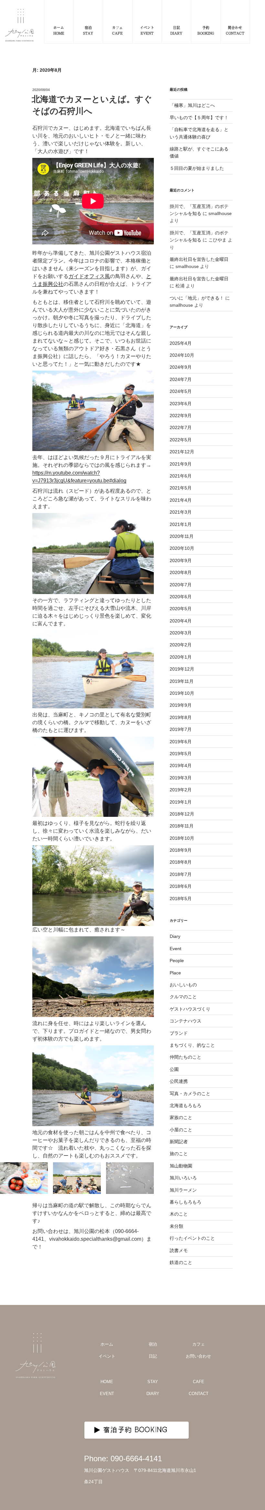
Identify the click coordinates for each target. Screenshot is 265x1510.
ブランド (179, 1033)
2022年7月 (181, 427)
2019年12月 (182, 669)
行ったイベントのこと (192, 1238)
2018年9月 (181, 850)
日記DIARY (176, 30)
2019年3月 (181, 777)
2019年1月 (181, 802)
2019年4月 (181, 765)
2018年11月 (182, 825)
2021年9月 (181, 464)
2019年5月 (181, 753)
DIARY (152, 1393)
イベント (107, 1356)
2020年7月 (181, 584)
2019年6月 (181, 741)
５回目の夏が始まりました (197, 168)
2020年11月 (182, 536)
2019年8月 (181, 717)
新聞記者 (179, 1141)
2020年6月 (181, 596)
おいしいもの (183, 984)
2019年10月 (182, 693)
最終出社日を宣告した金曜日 (199, 259)
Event (175, 948)
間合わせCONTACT (235, 30)
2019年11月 (182, 681)
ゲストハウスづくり (190, 1009)
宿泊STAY (88, 30)
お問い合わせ (198, 1356)
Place (175, 972)
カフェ (198, 1344)
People (177, 960)
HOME (107, 1381)
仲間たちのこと (185, 1057)
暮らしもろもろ (185, 1202)
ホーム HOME (58, 30)
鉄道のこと (181, 1262)
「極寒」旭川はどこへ (192, 105)
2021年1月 (181, 524)
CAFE (198, 1381)
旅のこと (179, 1153)
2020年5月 (181, 608)
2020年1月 (181, 657)
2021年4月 (181, 500)
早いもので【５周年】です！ (199, 117)
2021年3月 (181, 512)
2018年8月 (181, 862)
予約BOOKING (205, 30)
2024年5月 (181, 391)
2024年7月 (181, 379)
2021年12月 (182, 451)
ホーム (107, 1344)
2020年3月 (181, 632)
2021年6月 (181, 475)
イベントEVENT (147, 30)
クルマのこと (183, 996)
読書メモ (179, 1250)
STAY (152, 1381)
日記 (153, 1356)
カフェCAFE (117, 30)
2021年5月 (181, 487)
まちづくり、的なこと (192, 1045)
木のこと (179, 1214)
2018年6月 (181, 886)
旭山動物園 (181, 1165)
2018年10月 (182, 838)
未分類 (176, 1226)
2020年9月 (181, 560)
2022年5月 (181, 439)
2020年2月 (181, 644)
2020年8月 (181, 572)
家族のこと (181, 1117)
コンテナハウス (185, 1020)
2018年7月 (181, 874)
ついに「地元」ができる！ (197, 298)
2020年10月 (182, 548)
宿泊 (153, 1344)
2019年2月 (181, 789)
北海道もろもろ (185, 1105)
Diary (175, 936)
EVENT (107, 1393)
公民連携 (179, 1081)
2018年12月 (182, 814)
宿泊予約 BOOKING (136, 1429)
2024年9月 (181, 367)
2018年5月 (181, 898)
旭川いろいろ (183, 1177)
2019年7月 (181, 729)
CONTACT (198, 1393)
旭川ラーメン (183, 1190)
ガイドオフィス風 (89, 276)
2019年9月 (181, 705)
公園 (174, 1069)
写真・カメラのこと (190, 1093)
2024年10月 (182, 355)
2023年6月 (181, 403)
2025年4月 (181, 343)
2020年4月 (181, 620)
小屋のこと (181, 1129)
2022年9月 (181, 415)
